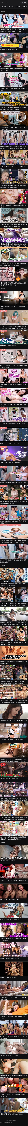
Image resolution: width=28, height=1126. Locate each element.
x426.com (4, 2)
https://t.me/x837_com (8, 1122)
